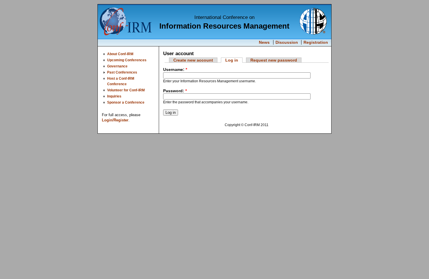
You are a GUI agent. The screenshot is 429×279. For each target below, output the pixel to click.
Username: (175, 69)
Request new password (273, 60)
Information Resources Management (224, 26)
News (264, 42)
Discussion (286, 42)
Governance (117, 66)
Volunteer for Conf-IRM (126, 90)
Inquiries (114, 96)
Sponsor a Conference (125, 102)
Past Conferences (122, 72)
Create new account (193, 60)
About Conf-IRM (120, 54)
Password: (175, 90)
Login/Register (115, 120)
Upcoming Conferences (127, 60)
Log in (231, 60)
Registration (316, 42)
